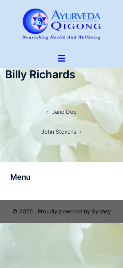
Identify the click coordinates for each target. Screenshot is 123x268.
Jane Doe (64, 111)
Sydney (101, 211)
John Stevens (58, 131)
